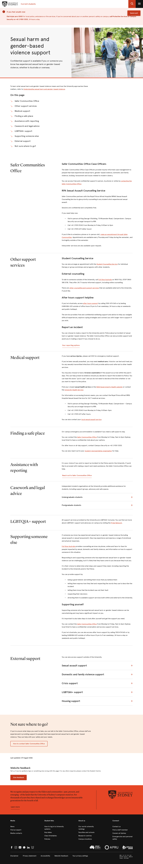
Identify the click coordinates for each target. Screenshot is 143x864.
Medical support (22, 111)
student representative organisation (98, 451)
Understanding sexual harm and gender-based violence (44, 89)
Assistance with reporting (27, 121)
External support (23, 141)
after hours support (90, 303)
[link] (20, 826)
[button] (132, 4)
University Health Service (74, 390)
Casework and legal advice (27, 126)
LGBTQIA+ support (23, 131)
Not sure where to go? (25, 146)
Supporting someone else (27, 136)
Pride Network (116, 523)
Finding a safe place (24, 116)
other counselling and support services (84, 288)
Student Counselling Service (107, 264)
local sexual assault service (91, 419)
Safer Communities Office (27, 101)
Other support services (26, 106)
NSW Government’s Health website (109, 387)
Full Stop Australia (105, 280)
